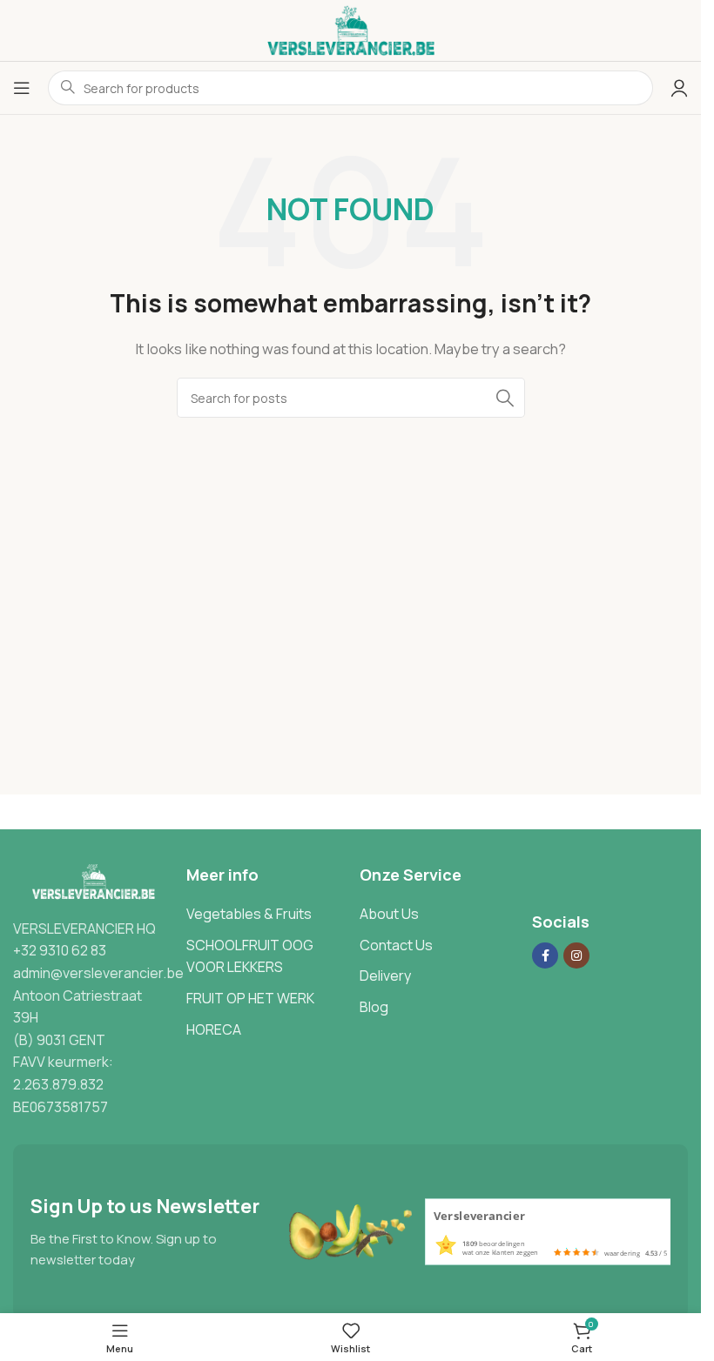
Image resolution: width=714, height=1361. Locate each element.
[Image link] (91, 881)
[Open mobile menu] (21, 87)
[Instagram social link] (576, 955)
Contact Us (396, 945)
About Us (389, 913)
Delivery (385, 975)
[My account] (679, 87)
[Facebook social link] (545, 955)
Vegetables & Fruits (249, 913)
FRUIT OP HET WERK (250, 998)
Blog (374, 1006)
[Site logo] (350, 29)
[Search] (505, 398)
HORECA (213, 1029)
